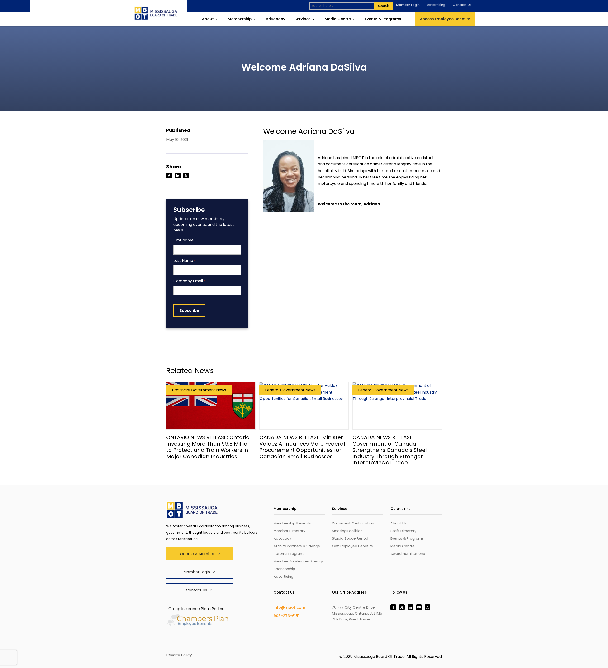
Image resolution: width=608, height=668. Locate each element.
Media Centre (338, 19)
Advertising (436, 4)
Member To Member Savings (299, 561)
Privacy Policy (179, 655)
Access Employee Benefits (445, 19)
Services (302, 19)
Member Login (408, 4)
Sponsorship (284, 568)
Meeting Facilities (347, 530)
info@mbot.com (289, 607)
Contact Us (462, 4)
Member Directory (289, 530)
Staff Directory (403, 530)
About (208, 19)
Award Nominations (407, 553)
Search (383, 6)
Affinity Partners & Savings (297, 545)
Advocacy (275, 19)
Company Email (189, 281)
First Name (184, 240)
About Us (398, 523)
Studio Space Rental (350, 538)
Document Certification (353, 523)
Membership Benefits (292, 523)
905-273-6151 (286, 616)
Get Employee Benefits (352, 545)
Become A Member (196, 554)
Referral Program (289, 553)
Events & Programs (383, 19)
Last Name (184, 260)
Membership (240, 19)
